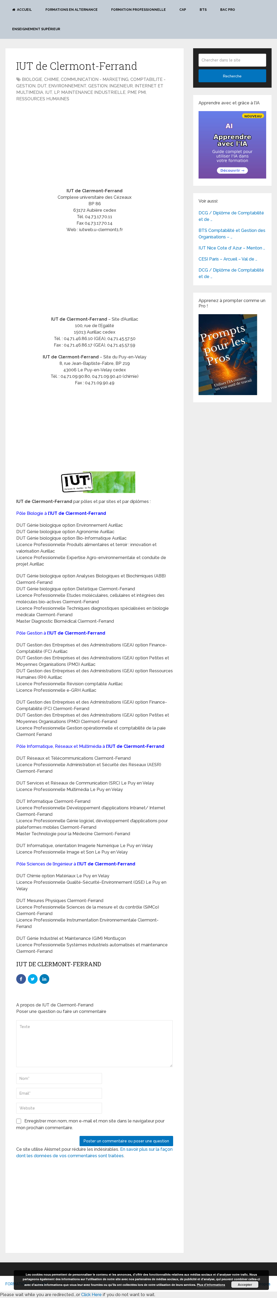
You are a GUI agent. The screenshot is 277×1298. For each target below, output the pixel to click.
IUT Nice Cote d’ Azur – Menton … (232, 248)
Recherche (232, 76)
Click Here (91, 1294)
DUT (42, 85)
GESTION (97, 85)
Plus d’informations (211, 1285)
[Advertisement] (61, 145)
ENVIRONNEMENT (67, 85)
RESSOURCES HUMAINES (42, 98)
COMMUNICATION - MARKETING (94, 79)
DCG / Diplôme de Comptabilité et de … (231, 216)
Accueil (24, 10)
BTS (203, 10)
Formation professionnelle (138, 10)
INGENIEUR (121, 85)
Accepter (245, 1284)
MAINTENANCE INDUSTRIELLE (93, 92)
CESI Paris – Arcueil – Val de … (228, 259)
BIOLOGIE (32, 79)
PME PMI (136, 92)
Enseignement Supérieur (36, 29)
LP (56, 92)
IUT (48, 92)
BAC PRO (227, 10)
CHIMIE (51, 79)
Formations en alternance (71, 10)
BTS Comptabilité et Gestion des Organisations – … (232, 233)
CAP (182, 10)
